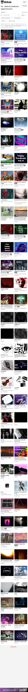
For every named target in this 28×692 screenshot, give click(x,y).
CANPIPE (16, 387)
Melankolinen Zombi (5, 238)
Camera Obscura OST (6, 164)
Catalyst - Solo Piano (19, 625)
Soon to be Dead (4, 391)
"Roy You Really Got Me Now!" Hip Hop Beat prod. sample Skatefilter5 (7, 307)
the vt (2, 492)
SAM (15, 593)
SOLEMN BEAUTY (18, 527)
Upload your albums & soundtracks (13, 25)
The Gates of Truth (18, 203)
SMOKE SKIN (17, 608)
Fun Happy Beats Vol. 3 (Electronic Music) (20, 165)
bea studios (16, 374)
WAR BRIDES (4, 641)
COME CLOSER (4, 289)
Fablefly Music (4, 62)
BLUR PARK (17, 509)
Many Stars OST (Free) (19, 405)
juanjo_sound (17, 62)
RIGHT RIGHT (17, 339)
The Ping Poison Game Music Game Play (6, 510)
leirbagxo (3, 563)
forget (2, 76)
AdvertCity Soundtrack (20, 271)
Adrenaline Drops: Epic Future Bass (6, 111)
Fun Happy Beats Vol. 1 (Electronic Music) (20, 59)
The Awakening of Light (6, 560)
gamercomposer (4, 275)
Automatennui (17, 577)
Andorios (16, 221)
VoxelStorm (16, 275)
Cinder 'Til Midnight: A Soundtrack (6, 59)
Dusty (15, 256)
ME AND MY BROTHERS (20, 641)
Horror (3, 20)
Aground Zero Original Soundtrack (6, 271)
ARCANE (16, 93)
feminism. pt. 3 (4, 354)
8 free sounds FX (18, 371)
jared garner (3, 627)
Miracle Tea (16, 132)
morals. (2, 439)
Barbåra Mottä (17, 627)
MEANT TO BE (17, 475)
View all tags (12, 20)
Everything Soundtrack (20, 40)
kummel (16, 546)
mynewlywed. (4, 423)
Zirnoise (16, 309)
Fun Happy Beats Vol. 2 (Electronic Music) (6, 254)
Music (23, 15)
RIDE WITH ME (4, 593)
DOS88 (2, 44)
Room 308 (16, 579)
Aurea (2, 202)
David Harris (17, 408)
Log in (24, 2)
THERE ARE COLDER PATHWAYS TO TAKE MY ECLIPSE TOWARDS (20, 356)
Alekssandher (17, 150)
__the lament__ (4, 200)
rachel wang (3, 220)
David (15, 44)
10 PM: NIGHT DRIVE (6, 457)
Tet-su (2, 186)
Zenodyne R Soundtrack (20, 182)
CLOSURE (16, 560)
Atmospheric (17, 18)
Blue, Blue (16, 253)
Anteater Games (4, 168)
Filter (25, 5)
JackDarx (16, 186)
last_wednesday (4, 546)
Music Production (5, 18)
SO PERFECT (17, 110)
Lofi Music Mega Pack (19, 544)
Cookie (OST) (4, 235)
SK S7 (2, 114)
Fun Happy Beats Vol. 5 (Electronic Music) (20, 236)
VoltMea (2, 77)
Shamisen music (4, 409)
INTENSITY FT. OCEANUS (4, 129)
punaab (2, 97)
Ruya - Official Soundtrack (17, 129)
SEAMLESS (3, 371)
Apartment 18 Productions (6, 494)
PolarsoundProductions (6, 530)
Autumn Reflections (5, 544)
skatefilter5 (3, 309)
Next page (13, 646)
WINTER (3, 577)
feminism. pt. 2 (17, 289)
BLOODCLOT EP (18, 76)
